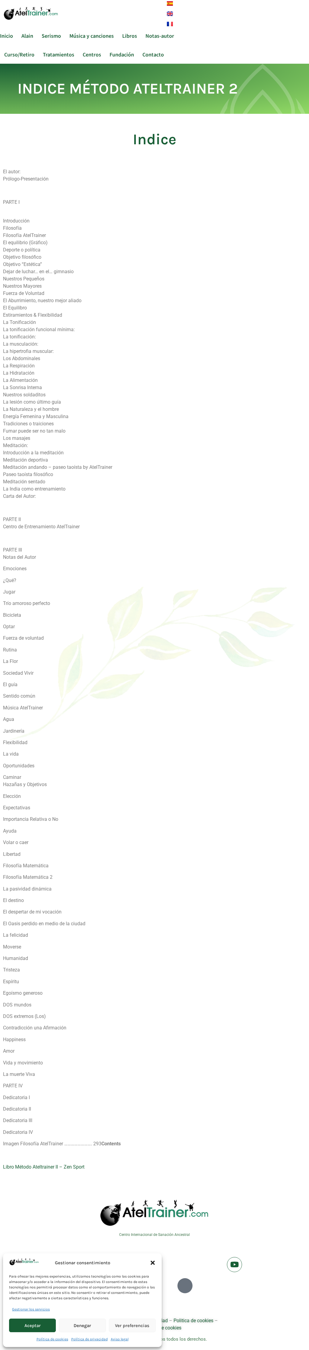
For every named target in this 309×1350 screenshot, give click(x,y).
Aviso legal (120, 1339)
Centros (92, 54)
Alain (27, 35)
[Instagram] (185, 1285)
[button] (153, 1263)
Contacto (153, 54)
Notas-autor (159, 35)
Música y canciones (91, 35)
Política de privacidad (89, 1339)
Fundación (122, 54)
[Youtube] (234, 1264)
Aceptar (32, 1325)
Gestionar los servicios (31, 1309)
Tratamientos (58, 54)
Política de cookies (52, 1339)
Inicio (6, 35)
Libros (129, 35)
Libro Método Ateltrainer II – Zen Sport (43, 1167)
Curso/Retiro (19, 54)
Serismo (51, 35)
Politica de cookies (193, 1320)
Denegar (82, 1325)
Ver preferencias (132, 1325)
